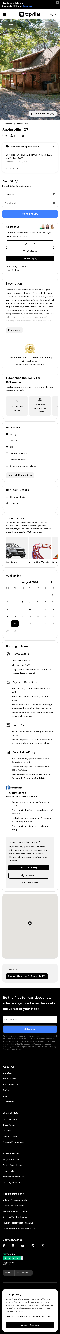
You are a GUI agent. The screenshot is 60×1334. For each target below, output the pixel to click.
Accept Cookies (30, 1325)
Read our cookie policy (16, 1316)
